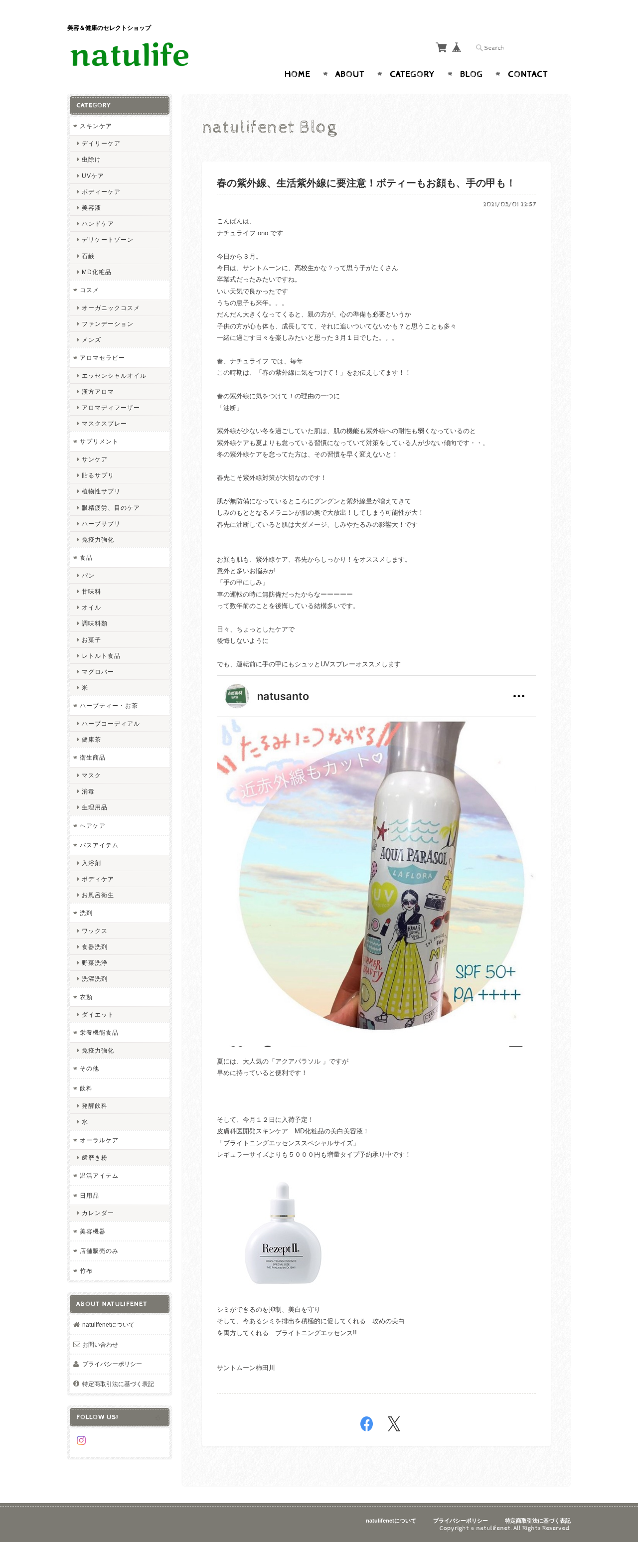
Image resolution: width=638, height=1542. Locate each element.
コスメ (89, 290)
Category (412, 74)
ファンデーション (108, 323)
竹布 (86, 1270)
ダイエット (98, 1014)
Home (298, 74)
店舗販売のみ (99, 1250)
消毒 (88, 791)
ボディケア (98, 879)
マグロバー (98, 671)
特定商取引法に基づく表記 (118, 1384)
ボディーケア (101, 191)
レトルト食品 (101, 655)
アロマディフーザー (111, 407)
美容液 (91, 207)
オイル (91, 607)
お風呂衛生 (98, 895)
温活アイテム (99, 1175)
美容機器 (93, 1231)
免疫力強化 (98, 539)
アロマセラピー (102, 357)
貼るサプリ (98, 475)
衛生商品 (93, 757)
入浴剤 (91, 863)
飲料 (86, 1088)
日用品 (89, 1195)
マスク (91, 775)
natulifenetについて (108, 1324)
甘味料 (91, 591)
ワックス (95, 930)
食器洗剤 (95, 946)
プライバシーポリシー (112, 1364)
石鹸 (88, 256)
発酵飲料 (95, 1105)
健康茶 (91, 739)
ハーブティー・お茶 (109, 705)
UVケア (93, 175)
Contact (528, 74)
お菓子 (91, 639)
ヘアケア (93, 825)
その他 (89, 1068)
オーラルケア (99, 1140)
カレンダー (98, 1213)
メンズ (91, 339)
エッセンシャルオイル (114, 375)
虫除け (91, 159)
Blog (471, 74)
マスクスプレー (104, 423)
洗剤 (86, 913)
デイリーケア (101, 143)
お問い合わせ (100, 1344)
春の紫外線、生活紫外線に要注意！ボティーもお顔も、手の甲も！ (366, 183)
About (350, 74)
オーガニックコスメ (111, 308)
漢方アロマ (98, 391)
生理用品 (95, 807)
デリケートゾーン (108, 239)
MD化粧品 (97, 272)
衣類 (86, 997)
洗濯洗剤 (95, 978)
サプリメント (99, 441)
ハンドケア (98, 223)
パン (88, 575)
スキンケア (96, 126)
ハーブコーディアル (111, 723)
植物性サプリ (101, 491)
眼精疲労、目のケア (111, 507)
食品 (86, 557)
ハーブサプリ (101, 523)
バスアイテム (99, 845)
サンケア (95, 459)
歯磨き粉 (95, 1157)
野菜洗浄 (95, 962)
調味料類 (95, 623)
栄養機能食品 (99, 1032)
